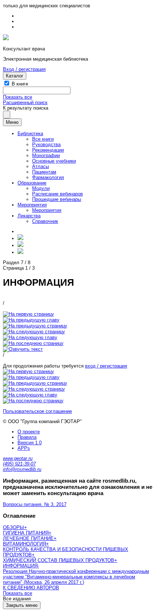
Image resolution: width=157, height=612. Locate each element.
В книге (20, 84)
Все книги (43, 139)
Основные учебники (54, 161)
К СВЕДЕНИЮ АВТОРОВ (31, 587)
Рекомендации (48, 150)
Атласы (40, 166)
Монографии (46, 155)
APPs (24, 448)
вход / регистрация (106, 366)
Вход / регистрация (24, 69)
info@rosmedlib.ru (22, 469)
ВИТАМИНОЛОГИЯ (24, 544)
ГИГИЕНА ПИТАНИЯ (26, 533)
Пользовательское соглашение (37, 411)
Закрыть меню (22, 605)
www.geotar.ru (17, 458)
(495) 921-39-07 (19, 464)
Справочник (45, 221)
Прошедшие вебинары (56, 199)
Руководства (46, 144)
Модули (41, 188)
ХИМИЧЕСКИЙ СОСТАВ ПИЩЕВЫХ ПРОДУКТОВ (58, 560)
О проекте (29, 431)
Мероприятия (32, 205)
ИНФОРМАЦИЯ (20, 566)
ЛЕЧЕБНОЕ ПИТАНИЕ (28, 538)
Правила (27, 437)
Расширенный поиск (25, 102)
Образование (32, 183)
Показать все (17, 97)
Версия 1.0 (30, 442)
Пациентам (44, 172)
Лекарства (29, 215)
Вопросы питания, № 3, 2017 (34, 504)
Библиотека (30, 133)
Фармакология (48, 177)
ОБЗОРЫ (13, 527)
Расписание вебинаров (57, 194)
